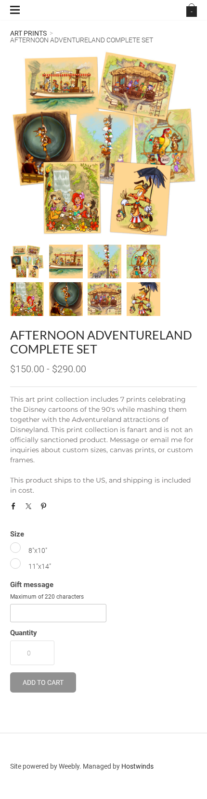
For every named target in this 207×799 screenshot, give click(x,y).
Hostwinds (137, 766)
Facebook (16, 508)
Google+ (60, 510)
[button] (43, 682)
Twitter (31, 508)
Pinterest (46, 508)
